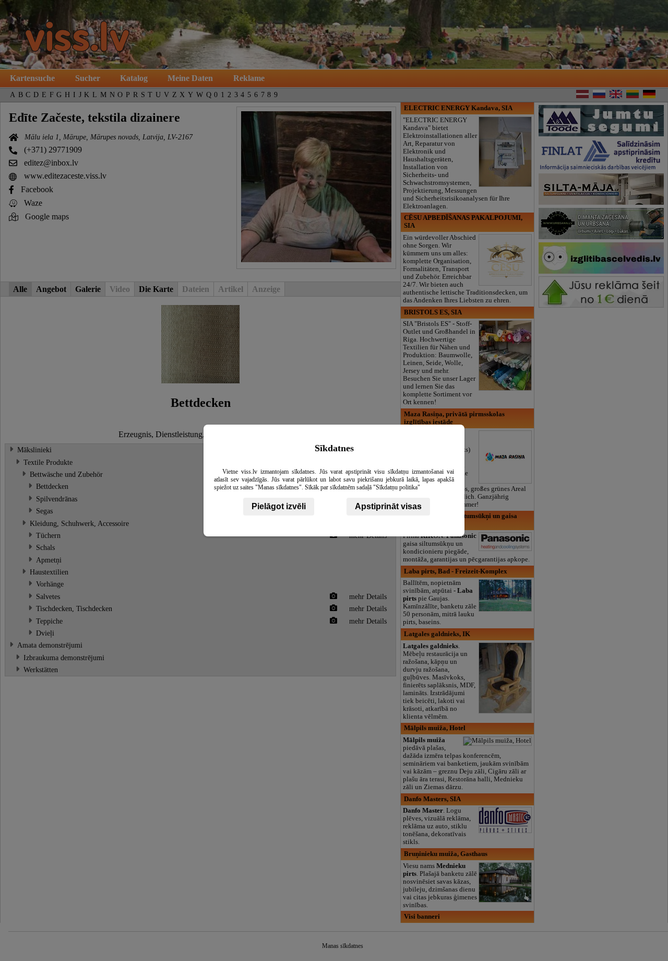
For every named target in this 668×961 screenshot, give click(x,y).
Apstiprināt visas (388, 506)
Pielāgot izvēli (279, 506)
